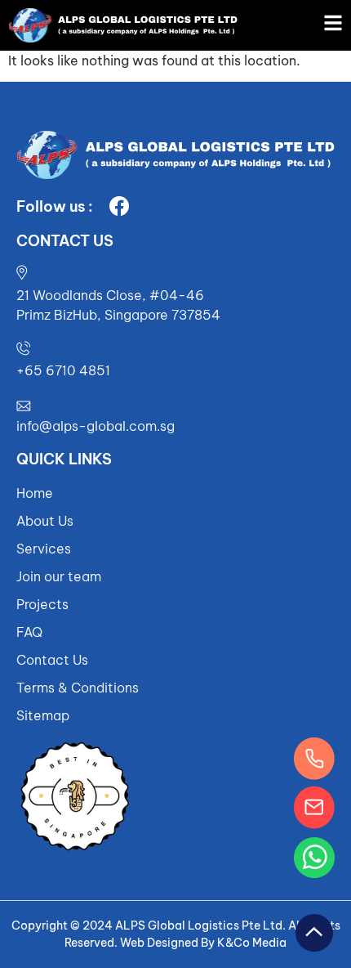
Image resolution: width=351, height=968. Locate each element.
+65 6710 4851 (63, 370)
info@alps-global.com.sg (95, 426)
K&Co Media (252, 942)
